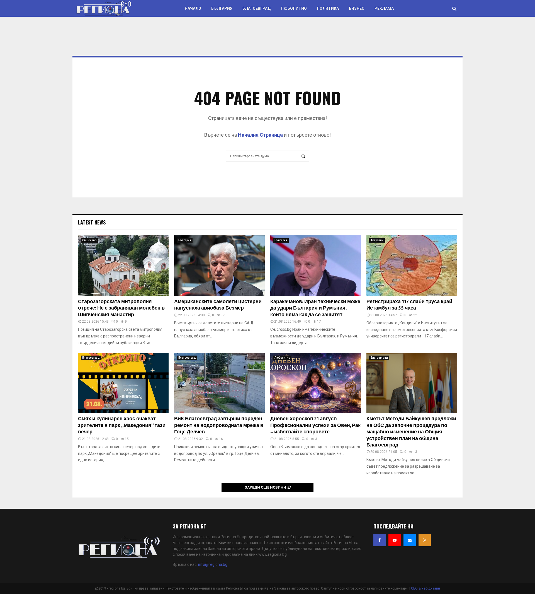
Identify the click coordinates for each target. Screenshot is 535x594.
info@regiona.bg (212, 564)
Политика (328, 8)
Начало (193, 8)
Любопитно (294, 8)
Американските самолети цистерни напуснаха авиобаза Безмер (218, 305)
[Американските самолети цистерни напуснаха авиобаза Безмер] (219, 265)
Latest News (92, 222)
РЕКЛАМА (384, 8)
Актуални (377, 240)
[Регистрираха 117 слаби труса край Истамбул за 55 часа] (411, 265)
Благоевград (256, 8)
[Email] (409, 540)
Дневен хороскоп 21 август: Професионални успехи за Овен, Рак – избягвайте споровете (315, 425)
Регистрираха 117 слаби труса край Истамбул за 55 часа (409, 305)
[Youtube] (394, 540)
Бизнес (356, 8)
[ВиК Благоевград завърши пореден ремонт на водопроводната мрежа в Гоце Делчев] (219, 383)
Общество (89, 240)
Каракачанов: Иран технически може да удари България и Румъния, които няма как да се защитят (315, 308)
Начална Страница (260, 135)
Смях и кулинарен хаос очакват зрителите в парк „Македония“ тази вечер (122, 425)
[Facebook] (379, 540)
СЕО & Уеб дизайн (425, 588)
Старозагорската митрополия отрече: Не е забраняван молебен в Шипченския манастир (121, 308)
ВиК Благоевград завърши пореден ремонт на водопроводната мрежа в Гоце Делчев (218, 425)
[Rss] (425, 540)
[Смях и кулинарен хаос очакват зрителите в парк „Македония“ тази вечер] (123, 383)
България (221, 8)
